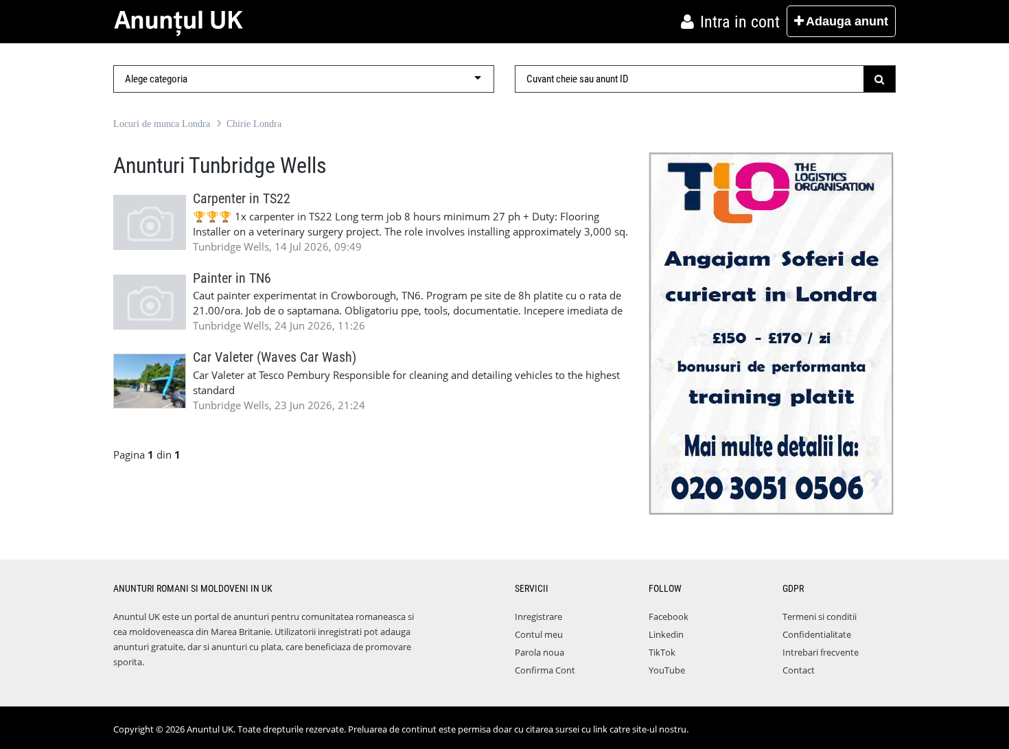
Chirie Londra (254, 124)
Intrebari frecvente (820, 652)
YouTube (667, 670)
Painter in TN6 (232, 278)
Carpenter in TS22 (241, 199)
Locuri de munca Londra (161, 124)
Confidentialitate (816, 634)
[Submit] (879, 79)
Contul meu (539, 634)
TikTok (662, 652)
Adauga (847, 21)
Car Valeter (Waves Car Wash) (274, 357)
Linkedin (666, 634)
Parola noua (539, 652)
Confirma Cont (545, 670)
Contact (798, 670)
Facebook (668, 616)
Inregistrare (538, 616)
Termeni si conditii (819, 616)
